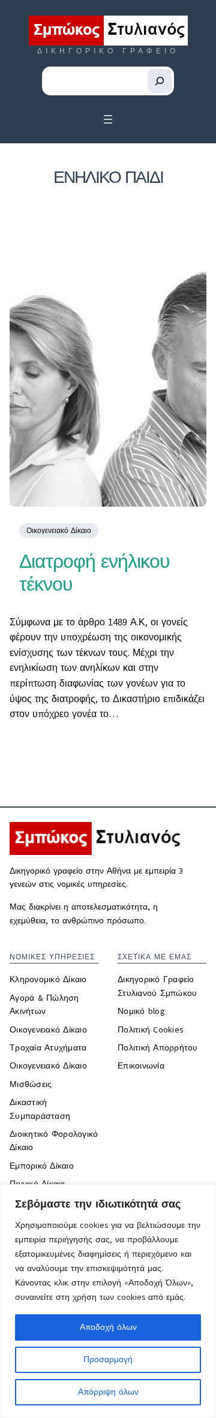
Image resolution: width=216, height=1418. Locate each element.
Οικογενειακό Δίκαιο (58, 530)
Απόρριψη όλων (108, 1392)
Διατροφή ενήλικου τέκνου (94, 573)
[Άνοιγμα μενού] (108, 119)
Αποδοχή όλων (108, 1327)
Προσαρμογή (108, 1359)
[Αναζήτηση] (160, 81)
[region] (108, 1301)
